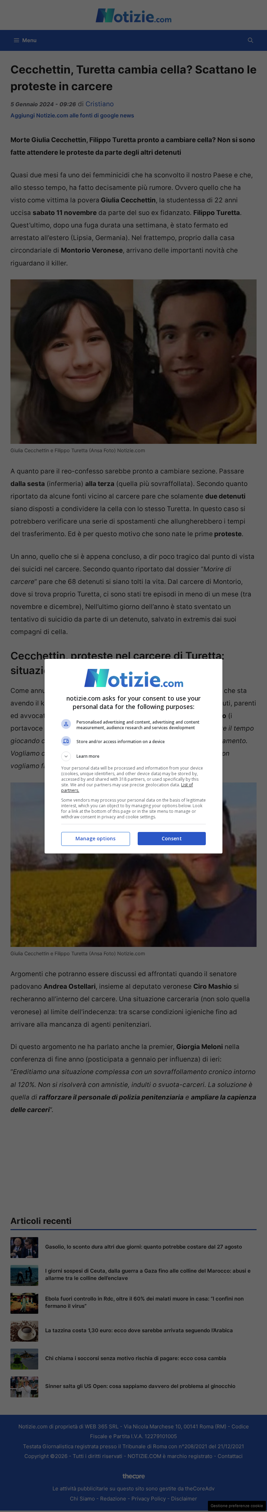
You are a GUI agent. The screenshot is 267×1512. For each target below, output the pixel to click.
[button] (133, 756)
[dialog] (133, 756)
